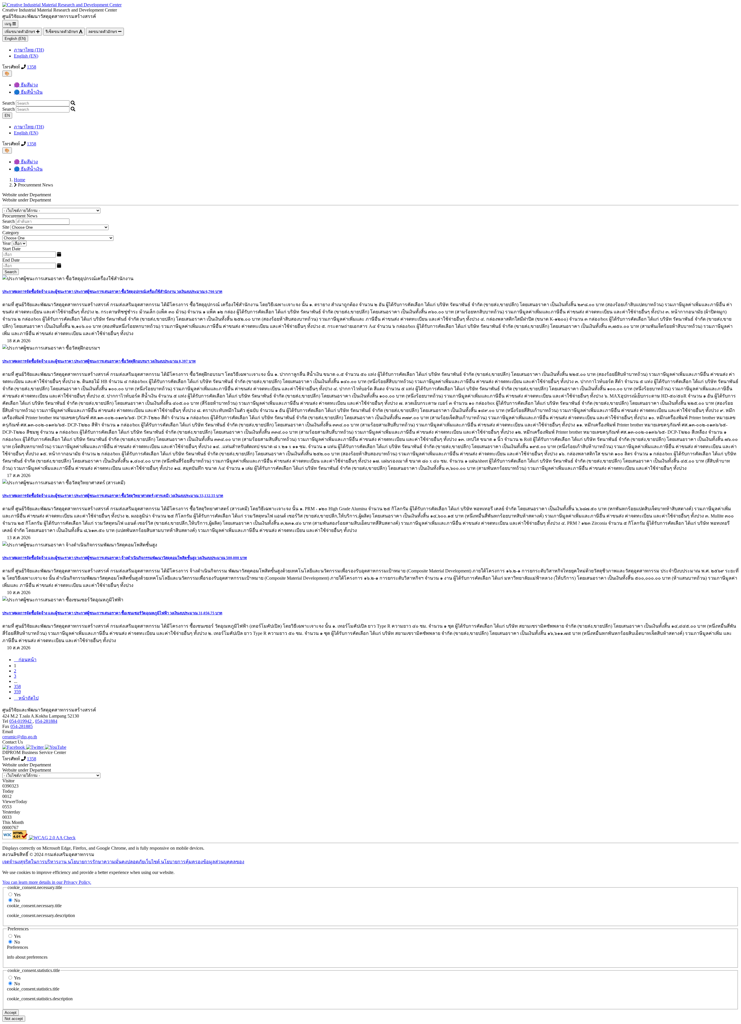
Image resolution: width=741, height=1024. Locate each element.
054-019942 (21, 721)
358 (17, 686)
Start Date (11, 248)
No (17, 900)
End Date (11, 260)
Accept (10, 1012)
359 (17, 691)
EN (7, 115)
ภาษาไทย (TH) (29, 49)
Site (5, 227)
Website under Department (26, 199)
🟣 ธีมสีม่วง (26, 84)
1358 (31, 66)
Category (10, 232)
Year (7, 243)
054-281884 (46, 721)
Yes (17, 894)
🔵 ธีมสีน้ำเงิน (28, 92)
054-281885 (21, 726)
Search (8, 103)
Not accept (14, 1018)
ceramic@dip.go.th (19, 736)
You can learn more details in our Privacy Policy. (46, 882)
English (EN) (15, 38)
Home (19, 179)
